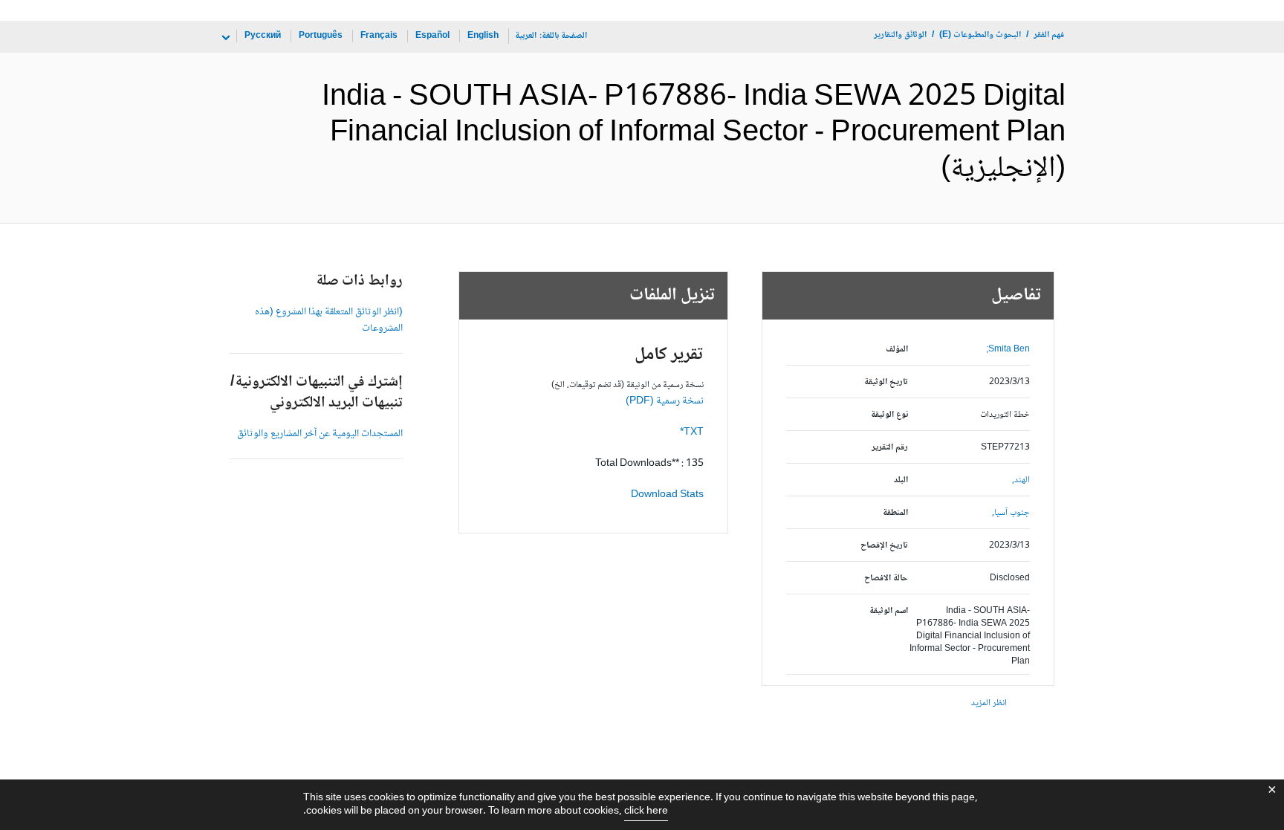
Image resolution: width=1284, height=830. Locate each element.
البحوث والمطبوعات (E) (980, 35)
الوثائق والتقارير (900, 35)
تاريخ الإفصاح (884, 545)
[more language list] (224, 38)
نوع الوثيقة (889, 415)
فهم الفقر (1049, 35)
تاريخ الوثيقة (886, 382)
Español (432, 36)
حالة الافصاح (886, 578)
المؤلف (897, 349)
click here (646, 811)
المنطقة (895, 513)
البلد (901, 480)
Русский (262, 36)
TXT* (692, 432)
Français (379, 36)
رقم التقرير (890, 447)
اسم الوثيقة (888, 611)
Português (321, 36)
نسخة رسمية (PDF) (665, 401)
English (483, 36)
